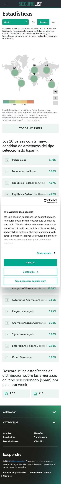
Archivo (7, 433)
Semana (43, 22)
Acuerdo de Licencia (40, 472)
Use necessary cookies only (30, 281)
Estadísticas (9, 437)
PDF (12, 393)
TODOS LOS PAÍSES (30, 128)
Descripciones (10, 441)
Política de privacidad (14, 472)
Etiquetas (38, 433)
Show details (44, 253)
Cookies (7, 476)
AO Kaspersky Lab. (18, 461)
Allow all (30, 262)
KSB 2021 (38, 441)
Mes (53, 22)
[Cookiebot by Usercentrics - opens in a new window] (43, 201)
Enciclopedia (40, 437)
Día (33, 22)
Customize (29, 271)
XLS (40, 393)
